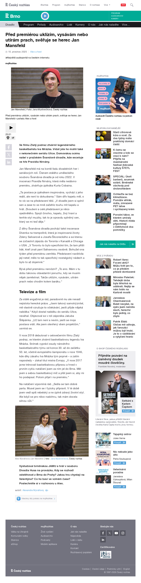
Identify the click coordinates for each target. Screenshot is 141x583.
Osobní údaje (98, 569)
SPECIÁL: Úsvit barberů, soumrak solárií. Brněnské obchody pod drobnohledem (123, 182)
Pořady (41, 24)
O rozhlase (95, 5)
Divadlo (10, 24)
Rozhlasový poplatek (81, 552)
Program (56, 5)
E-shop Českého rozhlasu (112, 348)
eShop (14, 544)
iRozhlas (44, 5)
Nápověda (75, 536)
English (126, 569)
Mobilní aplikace (49, 544)
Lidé (69, 24)
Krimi (101, 89)
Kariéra (74, 544)
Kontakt (74, 548)
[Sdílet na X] (9, 155)
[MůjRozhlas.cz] (11, 63)
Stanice (82, 5)
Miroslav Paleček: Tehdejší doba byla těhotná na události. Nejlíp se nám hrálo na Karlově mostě (123, 285)
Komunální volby (19, 536)
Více (126, 24)
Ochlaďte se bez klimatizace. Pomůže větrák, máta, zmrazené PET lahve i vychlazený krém (123, 202)
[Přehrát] (11, 128)
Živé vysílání (103, 103)
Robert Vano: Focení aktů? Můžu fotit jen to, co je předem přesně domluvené (124, 265)
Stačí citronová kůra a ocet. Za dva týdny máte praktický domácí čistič (123, 138)
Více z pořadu (105, 256)
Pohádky (102, 93)
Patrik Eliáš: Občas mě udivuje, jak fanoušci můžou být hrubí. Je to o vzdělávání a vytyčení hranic (124, 329)
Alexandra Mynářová (33, 490)
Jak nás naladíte (109, 24)
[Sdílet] (12, 138)
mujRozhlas (69, 5)
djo (46, 490)
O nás (91, 24)
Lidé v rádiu (76, 540)
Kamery (114, 19)
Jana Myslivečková (42, 109)
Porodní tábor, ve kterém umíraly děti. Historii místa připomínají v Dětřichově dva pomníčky (124, 222)
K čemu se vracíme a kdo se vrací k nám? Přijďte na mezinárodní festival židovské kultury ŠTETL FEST (123, 160)
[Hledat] (131, 5)
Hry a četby (103, 84)
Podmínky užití (114, 569)
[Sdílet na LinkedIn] (9, 162)
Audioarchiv (117, 16)
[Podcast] (8, 138)
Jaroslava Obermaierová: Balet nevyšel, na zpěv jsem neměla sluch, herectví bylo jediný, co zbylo (124, 306)
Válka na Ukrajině (19, 531)
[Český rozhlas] (18, 5)
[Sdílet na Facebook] (9, 147)
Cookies (86, 569)
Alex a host (36, 51)
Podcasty (45, 540)
